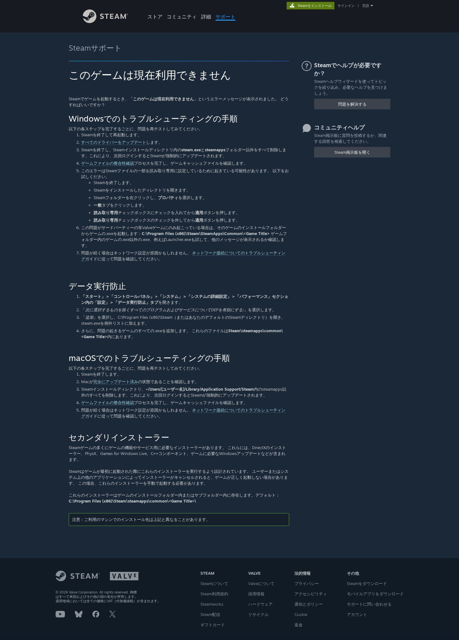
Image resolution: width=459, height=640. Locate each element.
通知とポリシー (308, 604)
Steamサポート (95, 47)
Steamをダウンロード (367, 583)
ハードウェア (260, 604)
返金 (298, 624)
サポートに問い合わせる (369, 604)
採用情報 (256, 593)
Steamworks (211, 604)
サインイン (346, 5)
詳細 (206, 16)
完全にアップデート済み (115, 381)
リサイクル (258, 614)
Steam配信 (210, 614)
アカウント (357, 614)
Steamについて (214, 583)
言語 (365, 5)
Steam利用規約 (214, 593)
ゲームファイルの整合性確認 (107, 163)
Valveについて (261, 583)
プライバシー (306, 583)
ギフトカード (212, 624)
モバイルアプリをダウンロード (375, 593)
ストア (154, 16)
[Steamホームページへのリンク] (105, 21)
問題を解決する (352, 104)
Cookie (300, 614)
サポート (225, 16)
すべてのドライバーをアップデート (113, 142)
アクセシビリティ (310, 593)
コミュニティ (182, 16)
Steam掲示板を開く (352, 152)
